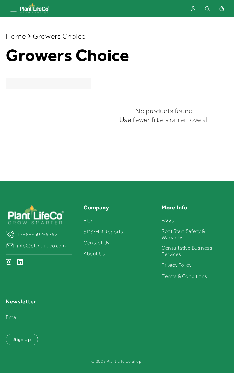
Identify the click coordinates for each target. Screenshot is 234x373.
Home (16, 36)
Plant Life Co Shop (124, 361)
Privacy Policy (176, 265)
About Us (94, 253)
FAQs (168, 220)
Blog (89, 220)
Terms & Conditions (184, 276)
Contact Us (97, 243)
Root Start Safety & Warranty (183, 234)
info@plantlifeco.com (41, 245)
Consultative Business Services (187, 251)
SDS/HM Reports (103, 232)
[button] (207, 8)
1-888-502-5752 (37, 234)
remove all (193, 119)
